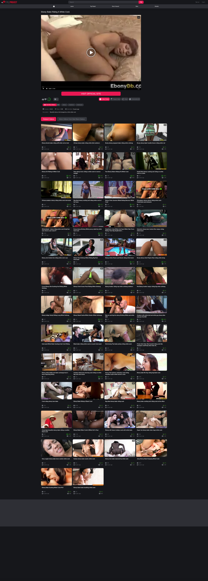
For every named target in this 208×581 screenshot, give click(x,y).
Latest (72, 6)
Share (126, 99)
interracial (79, 104)
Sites (137, 6)
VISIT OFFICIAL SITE (91, 94)
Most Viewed (115, 6)
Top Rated (93, 6)
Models (157, 6)
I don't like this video (45, 99)
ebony (64, 104)
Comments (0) (136, 99)
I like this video (43, 99)
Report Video (116, 99)
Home (53, 6)
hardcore (71, 104)
